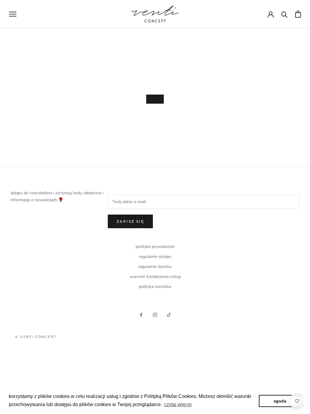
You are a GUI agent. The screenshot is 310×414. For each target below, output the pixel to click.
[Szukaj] (284, 14)
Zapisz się (130, 221)
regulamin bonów (155, 266)
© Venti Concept (35, 337)
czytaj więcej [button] (178, 404)
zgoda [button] (280, 401)
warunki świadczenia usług (155, 276)
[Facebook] (141, 314)
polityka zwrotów (155, 286)
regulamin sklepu (155, 256)
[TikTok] (169, 314)
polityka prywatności (155, 246)
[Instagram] (155, 314)
